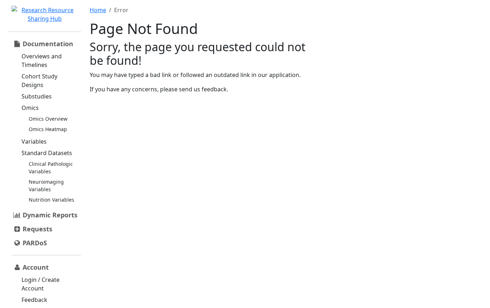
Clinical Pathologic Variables (51, 167)
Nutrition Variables (51, 199)
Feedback (34, 300)
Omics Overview (48, 118)
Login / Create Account (41, 284)
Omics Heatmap (48, 129)
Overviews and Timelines (42, 60)
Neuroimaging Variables (46, 185)
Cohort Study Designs (39, 80)
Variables (34, 141)
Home (98, 10)
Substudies (37, 96)
